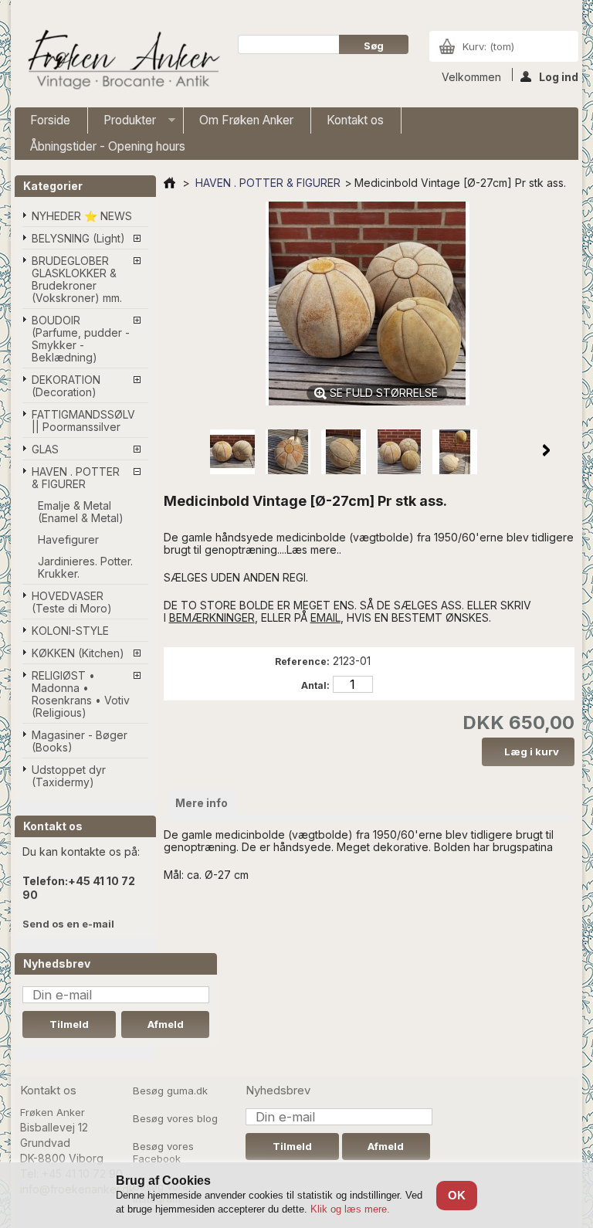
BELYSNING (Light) (78, 238)
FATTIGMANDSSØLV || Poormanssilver (83, 420)
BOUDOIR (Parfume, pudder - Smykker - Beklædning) (81, 339)
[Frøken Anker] (122, 61)
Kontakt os (355, 120)
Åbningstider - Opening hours (107, 146)
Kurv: (488, 46)
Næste (546, 450)
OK (457, 1195)
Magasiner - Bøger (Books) (79, 741)
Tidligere (191, 450)
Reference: (302, 661)
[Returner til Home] (169, 182)
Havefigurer (68, 539)
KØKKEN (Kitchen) (78, 653)
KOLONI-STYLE (70, 630)
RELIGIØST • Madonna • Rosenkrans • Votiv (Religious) (81, 694)
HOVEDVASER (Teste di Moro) (72, 602)
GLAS (45, 449)
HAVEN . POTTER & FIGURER (76, 477)
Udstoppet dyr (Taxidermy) (69, 776)
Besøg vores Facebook (163, 1152)
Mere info (201, 802)
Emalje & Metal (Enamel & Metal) (81, 511)
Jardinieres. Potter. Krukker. (85, 567)
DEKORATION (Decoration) (66, 386)
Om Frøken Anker (246, 120)
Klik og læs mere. (350, 1209)
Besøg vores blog (175, 1118)
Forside (50, 120)
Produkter (122, 123)
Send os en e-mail (68, 924)
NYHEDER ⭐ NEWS (82, 215)
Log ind (558, 75)
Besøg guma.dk (170, 1090)
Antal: (315, 685)
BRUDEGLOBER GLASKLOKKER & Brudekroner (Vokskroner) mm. (77, 279)
